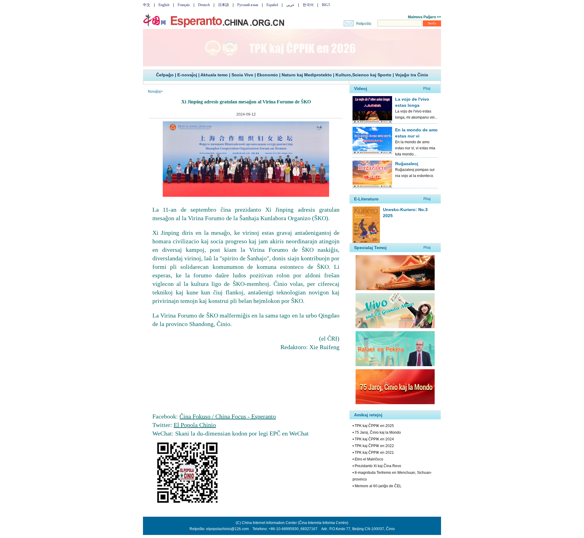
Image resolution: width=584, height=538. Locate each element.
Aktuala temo (214, 74)
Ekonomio (267, 74)
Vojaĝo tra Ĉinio (411, 74)
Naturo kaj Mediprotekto (307, 74)
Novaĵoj (154, 91)
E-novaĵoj (187, 74)
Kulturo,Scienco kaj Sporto (363, 74)
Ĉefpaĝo (165, 74)
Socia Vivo (242, 74)
